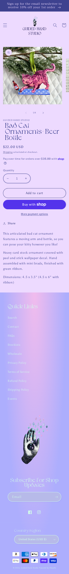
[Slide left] (26, 113)
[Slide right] (43, 113)
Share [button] (12, 223)
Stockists (14, 344)
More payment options (34, 214)
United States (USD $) (33, 539)
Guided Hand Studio (29, 568)
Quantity (8, 170)
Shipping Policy (18, 389)
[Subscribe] (56, 497)
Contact (13, 326)
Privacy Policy (17, 363)
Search (12, 317)
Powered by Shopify (47, 568)
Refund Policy (17, 381)
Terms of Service (19, 372)
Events (12, 398)
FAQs (11, 335)
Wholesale (15, 354)
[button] (5, 25)
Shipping (8, 152)
